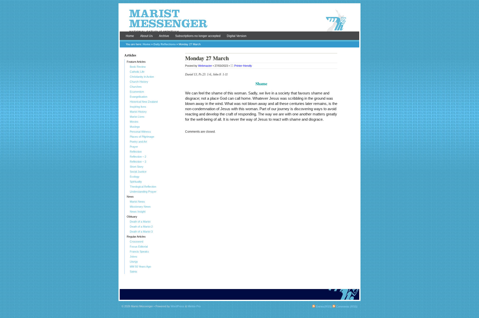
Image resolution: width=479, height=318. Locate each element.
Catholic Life (137, 71)
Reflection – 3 (138, 161)
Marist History (138, 111)
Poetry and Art (138, 141)
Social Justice (138, 171)
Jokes (133, 256)
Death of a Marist (140, 221)
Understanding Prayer (143, 191)
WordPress (177, 306)
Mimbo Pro (194, 306)
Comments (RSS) (346, 306)
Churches (136, 86)
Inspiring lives (138, 106)
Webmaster (205, 65)
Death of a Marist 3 (141, 231)
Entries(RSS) (323, 306)
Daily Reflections (164, 44)
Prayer (134, 146)
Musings (135, 126)
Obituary (132, 216)
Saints (133, 271)
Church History (139, 81)
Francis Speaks (139, 251)
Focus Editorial (139, 246)
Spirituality (136, 181)
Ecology (134, 176)
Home (130, 36)
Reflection (136, 151)
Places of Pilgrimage (142, 136)
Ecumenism (137, 91)
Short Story (136, 166)
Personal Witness (140, 131)
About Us (146, 36)
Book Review (138, 66)
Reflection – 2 (138, 156)
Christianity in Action (142, 76)
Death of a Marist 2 (141, 226)
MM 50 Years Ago (140, 266)
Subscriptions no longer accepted (198, 36)
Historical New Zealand (144, 101)
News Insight (137, 211)
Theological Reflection (143, 186)
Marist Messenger (239, 20)
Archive (164, 36)
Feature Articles (136, 61)
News (130, 196)
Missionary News (140, 206)
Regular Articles (136, 236)
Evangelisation (138, 96)
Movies (134, 121)
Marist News (137, 201)
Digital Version (236, 36)
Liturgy (134, 261)
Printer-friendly (243, 65)
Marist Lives (137, 116)
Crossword (136, 241)
